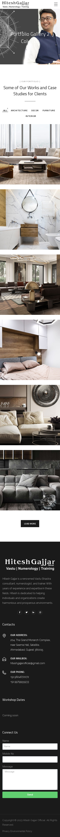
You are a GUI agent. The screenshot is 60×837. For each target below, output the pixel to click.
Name (5, 740)
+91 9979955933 (19, 681)
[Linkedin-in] (33, 612)
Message (7, 766)
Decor (35, 110)
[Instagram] (40, 612)
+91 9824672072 (19, 676)
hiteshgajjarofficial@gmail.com (27, 663)
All (5, 110)
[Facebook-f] (19, 612)
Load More (30, 523)
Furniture (49, 110)
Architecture (19, 110)
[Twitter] (26, 612)
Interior (31, 116)
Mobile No (8, 753)
